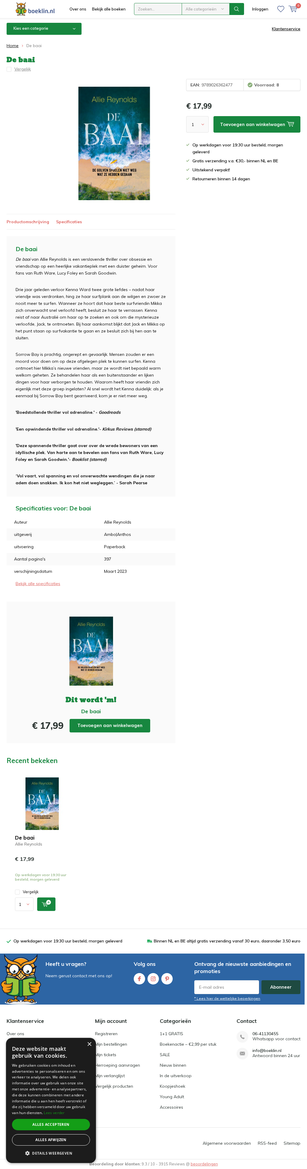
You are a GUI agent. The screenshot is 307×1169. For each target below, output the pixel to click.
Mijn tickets (105, 1054)
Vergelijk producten (114, 1086)
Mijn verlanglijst (110, 1075)
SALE (165, 1054)
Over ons (78, 9)
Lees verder (54, 1112)
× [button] (89, 1044)
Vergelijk (31, 891)
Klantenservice (286, 29)
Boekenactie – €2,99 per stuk (188, 1044)
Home (13, 45)
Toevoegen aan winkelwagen (109, 725)
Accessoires (171, 1107)
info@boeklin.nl (267, 1050)
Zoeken (237, 9)
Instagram (153, 978)
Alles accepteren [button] (50, 1124)
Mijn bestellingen (111, 1044)
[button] (51, 1153)
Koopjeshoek (172, 1086)
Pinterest (167, 978)
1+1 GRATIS (171, 1033)
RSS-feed (267, 1143)
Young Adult (172, 1096)
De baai (24, 837)
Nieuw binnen (173, 1065)
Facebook (139, 978)
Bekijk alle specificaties (38, 583)
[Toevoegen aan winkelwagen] (46, 904)
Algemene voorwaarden (227, 1143)
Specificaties (69, 221)
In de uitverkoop (176, 1075)
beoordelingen (204, 1163)
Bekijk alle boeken (109, 9)
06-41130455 (265, 1033)
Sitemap (292, 1143)
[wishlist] (280, 9)
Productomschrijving (28, 221)
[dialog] (51, 1100)
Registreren (106, 1033)
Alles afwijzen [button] (51, 1139)
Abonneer (281, 987)
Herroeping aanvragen (117, 1065)
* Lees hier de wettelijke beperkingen (227, 998)
